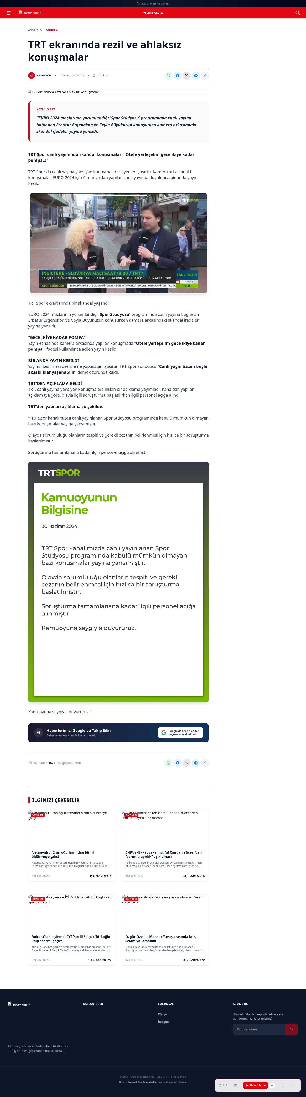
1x (272, 1085)
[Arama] (297, 13)
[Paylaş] (282, 1085)
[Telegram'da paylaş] (196, 75)
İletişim (163, 1022)
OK (291, 1029)
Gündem (52, 30)
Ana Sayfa (155, 13)
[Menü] (8, 13)
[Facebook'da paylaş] (177, 75)
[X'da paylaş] (186, 75)
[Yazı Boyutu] (235, 1085)
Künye (162, 1014)
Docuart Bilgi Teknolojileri (142, 1081)
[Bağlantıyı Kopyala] (205, 75)
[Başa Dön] (293, 1085)
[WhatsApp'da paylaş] (168, 75)
